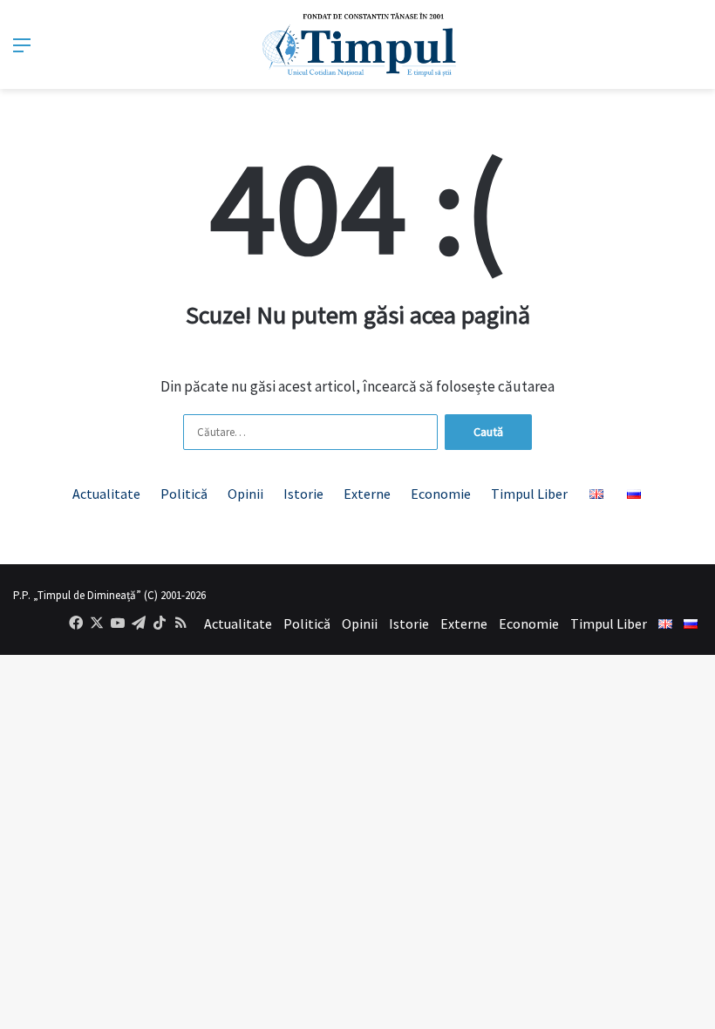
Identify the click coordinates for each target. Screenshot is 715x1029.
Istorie (303, 493)
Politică (184, 493)
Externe (367, 493)
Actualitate (106, 493)
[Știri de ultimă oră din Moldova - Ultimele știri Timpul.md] (358, 44)
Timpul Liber (529, 493)
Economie (441, 493)
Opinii (245, 493)
